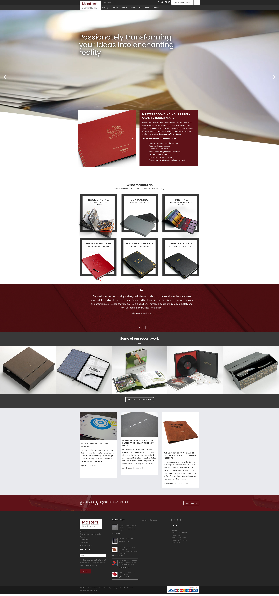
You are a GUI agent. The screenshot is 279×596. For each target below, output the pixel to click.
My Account (176, 535)
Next (143, 327)
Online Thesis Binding (179, 533)
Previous (139, 327)
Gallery (174, 530)
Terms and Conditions (179, 540)
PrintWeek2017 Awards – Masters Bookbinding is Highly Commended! (128, 563)
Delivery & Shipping (179, 537)
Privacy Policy (176, 542)
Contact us (191, 503)
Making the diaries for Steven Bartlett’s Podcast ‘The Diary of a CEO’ (138, 443)
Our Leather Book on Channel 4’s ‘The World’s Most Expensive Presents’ (180, 455)
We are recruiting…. (127, 538)
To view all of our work (139, 399)
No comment (99, 466)
